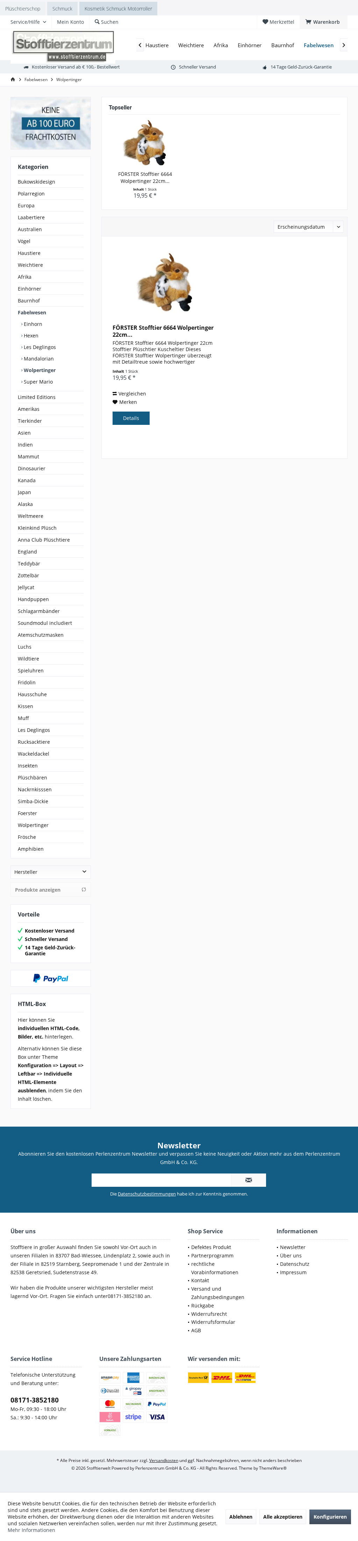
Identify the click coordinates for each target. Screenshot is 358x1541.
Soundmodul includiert (45, 623)
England (27, 551)
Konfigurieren (330, 1516)
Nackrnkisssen (35, 789)
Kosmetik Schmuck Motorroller (118, 8)
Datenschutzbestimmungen (147, 1194)
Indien (25, 444)
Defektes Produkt (211, 1247)
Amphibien (31, 849)
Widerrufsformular (213, 1322)
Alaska (25, 504)
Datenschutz (294, 1264)
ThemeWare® (273, 1468)
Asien (24, 432)
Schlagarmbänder (39, 611)
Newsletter (293, 1247)
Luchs (24, 646)
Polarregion (31, 193)
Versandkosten (163, 1460)
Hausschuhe (32, 694)
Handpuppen (33, 599)
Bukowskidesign (36, 181)
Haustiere (29, 253)
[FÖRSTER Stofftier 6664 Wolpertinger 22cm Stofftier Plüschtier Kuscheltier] (145, 142)
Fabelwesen (32, 312)
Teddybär (29, 563)
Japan (24, 492)
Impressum (293, 1272)
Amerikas (29, 409)
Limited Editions (37, 397)
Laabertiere (31, 217)
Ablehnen (240, 1516)
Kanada (27, 480)
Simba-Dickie (33, 801)
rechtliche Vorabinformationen (214, 1268)
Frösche (27, 837)
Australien (30, 229)
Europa (26, 205)
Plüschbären (32, 777)
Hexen (30, 335)
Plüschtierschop (22, 8)
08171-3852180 (34, 1400)
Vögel (24, 241)
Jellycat (26, 587)
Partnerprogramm (212, 1255)
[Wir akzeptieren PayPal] (50, 978)
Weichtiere (30, 265)
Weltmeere (30, 516)
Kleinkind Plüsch (37, 528)
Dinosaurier (31, 468)
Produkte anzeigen (37, 889)
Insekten (28, 765)
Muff (23, 718)
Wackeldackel (33, 753)
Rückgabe (202, 1305)
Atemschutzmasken (41, 635)
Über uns (291, 1255)
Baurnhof (29, 300)
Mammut (28, 456)
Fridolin (27, 682)
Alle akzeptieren (282, 1516)
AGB (196, 1330)
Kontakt (200, 1280)
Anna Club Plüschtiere (44, 539)
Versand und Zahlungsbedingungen (217, 1292)
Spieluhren (31, 670)
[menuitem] (324, 22)
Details (131, 418)
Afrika (24, 276)
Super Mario (37, 381)
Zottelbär (28, 575)
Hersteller (25, 872)
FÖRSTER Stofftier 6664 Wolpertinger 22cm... (145, 177)
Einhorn (32, 324)
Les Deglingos (39, 347)
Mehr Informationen (31, 1530)
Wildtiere (28, 658)
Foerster (27, 813)
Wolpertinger (39, 370)
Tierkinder (30, 421)
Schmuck (62, 8)
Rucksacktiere (34, 742)
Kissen (25, 706)
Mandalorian (38, 358)
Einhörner (29, 288)
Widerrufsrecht (209, 1314)
